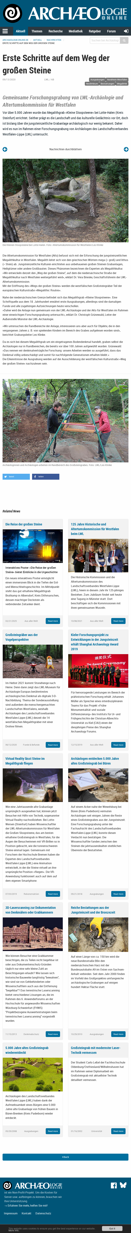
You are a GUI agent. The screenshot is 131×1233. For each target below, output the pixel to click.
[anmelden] (126, 31)
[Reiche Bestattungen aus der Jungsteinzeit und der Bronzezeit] (98, 934)
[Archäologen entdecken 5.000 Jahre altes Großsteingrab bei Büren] (98, 785)
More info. (14, 1230)
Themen (37, 31)
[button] (16, 477)
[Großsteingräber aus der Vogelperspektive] (33, 661)
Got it (112, 1228)
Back (66, 1157)
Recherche (56, 31)
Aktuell (20, 31)
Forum (111, 31)
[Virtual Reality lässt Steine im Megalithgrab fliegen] (33, 785)
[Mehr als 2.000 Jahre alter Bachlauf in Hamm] (126, 149)
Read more (53, 621)
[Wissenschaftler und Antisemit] (5, 149)
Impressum (11, 1213)
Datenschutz (43, 1213)
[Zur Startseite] (65, 13)
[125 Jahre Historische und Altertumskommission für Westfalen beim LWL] (98, 555)
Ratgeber (95, 31)
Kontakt (26, 1213)
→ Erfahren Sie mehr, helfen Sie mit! (26, 1205)
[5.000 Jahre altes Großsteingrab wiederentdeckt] (33, 1074)
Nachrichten (54, 39)
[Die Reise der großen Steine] (33, 546)
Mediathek (76, 31)
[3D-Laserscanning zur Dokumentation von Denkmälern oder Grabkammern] (33, 934)
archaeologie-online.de (15, 39)
